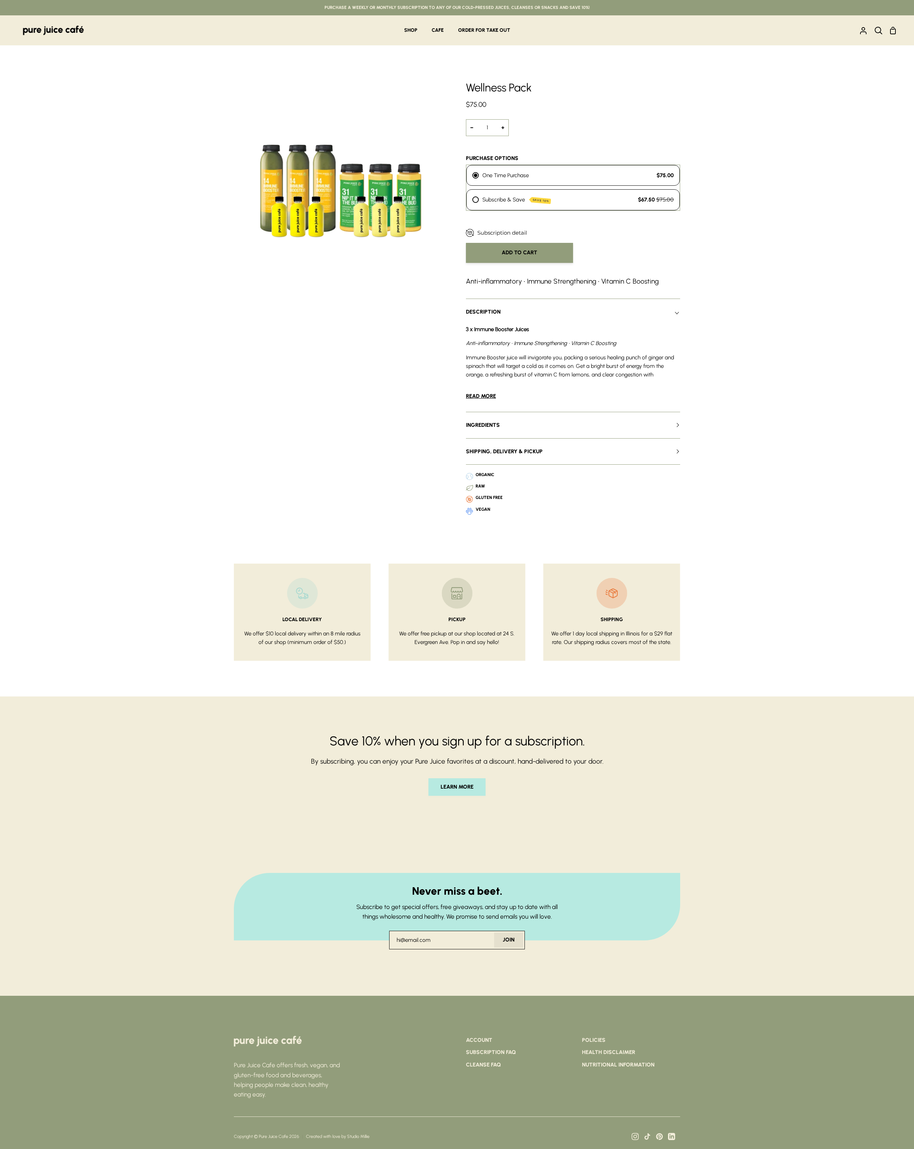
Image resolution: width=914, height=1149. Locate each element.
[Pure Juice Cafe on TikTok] (647, 1136)
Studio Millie (358, 1136)
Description (483, 312)
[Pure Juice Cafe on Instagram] (635, 1136)
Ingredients (483, 425)
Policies (594, 1040)
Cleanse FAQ (483, 1064)
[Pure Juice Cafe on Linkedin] (671, 1136)
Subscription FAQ (491, 1052)
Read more (481, 396)
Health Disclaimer (608, 1052)
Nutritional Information (618, 1064)
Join (508, 939)
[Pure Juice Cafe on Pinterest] (659, 1136)
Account (479, 1040)
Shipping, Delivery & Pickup (504, 451)
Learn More (457, 787)
